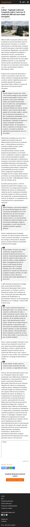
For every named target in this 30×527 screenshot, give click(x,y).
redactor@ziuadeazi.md (8, 512)
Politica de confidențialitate (9, 506)
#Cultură (9, 464)
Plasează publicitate (7, 501)
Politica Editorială (6, 503)
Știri (2, 498)
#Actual (3, 464)
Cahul (2, 7)
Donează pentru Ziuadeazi (15, 480)
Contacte (3, 521)
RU (25, 2)
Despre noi (4, 519)
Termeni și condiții (6, 508)
